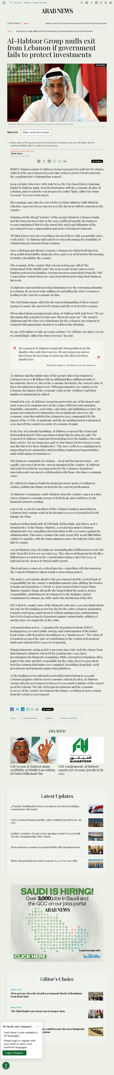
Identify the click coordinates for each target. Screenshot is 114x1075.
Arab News (17, 3)
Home (10, 31)
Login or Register (14, 1053)
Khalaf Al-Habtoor (69, 718)
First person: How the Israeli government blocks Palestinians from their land (46, 995)
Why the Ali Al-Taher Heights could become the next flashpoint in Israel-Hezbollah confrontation (47, 1030)
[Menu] (3, 2)
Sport (26, 23)
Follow (98, 161)
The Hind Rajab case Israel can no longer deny (38, 1011)
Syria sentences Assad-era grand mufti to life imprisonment (45, 847)
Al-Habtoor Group (29, 718)
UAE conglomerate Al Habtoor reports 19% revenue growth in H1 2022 (80, 769)
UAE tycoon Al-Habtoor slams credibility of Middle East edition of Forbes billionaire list (32, 769)
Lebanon (49, 718)
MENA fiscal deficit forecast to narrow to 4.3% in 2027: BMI (44, 860)
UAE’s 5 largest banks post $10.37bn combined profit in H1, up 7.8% (46, 821)
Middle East (16, 990)
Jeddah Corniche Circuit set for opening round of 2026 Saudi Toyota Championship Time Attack (45, 835)
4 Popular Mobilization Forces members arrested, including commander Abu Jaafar (45, 808)
